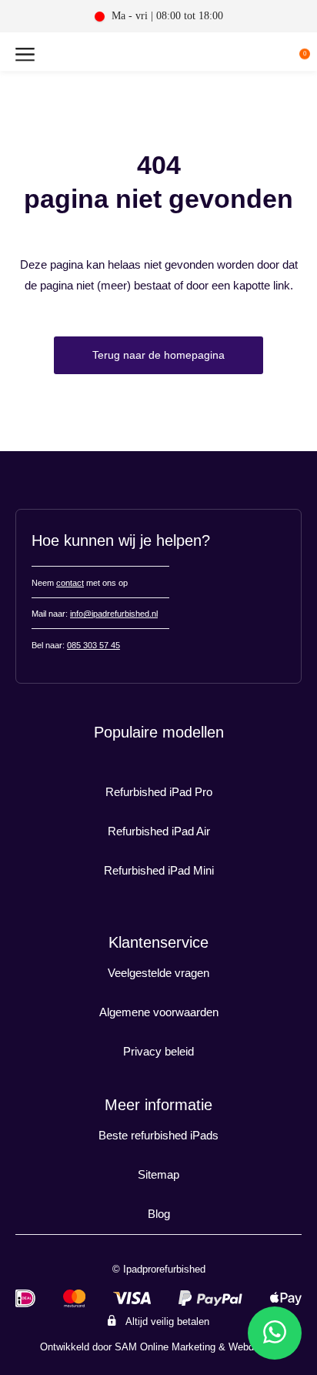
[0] (292, 57)
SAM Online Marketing (165, 1347)
